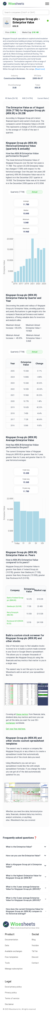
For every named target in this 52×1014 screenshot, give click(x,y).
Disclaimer (9, 1004)
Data (7, 945)
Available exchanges (13, 951)
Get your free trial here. (16, 729)
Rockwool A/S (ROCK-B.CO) (15, 622)
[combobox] (26, 12)
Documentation (11, 939)
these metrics (22, 714)
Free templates (11, 957)
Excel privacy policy (13, 987)
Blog (34, 939)
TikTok (35, 951)
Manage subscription (13, 969)
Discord (35, 957)
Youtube (35, 945)
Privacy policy (11, 992)
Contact (35, 963)
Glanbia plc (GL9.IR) (14, 606)
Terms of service (12, 998)
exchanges (10, 723)
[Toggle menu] (47, 3)
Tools (7, 963)
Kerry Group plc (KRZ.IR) (13, 613)
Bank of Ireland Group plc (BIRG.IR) (15, 599)
